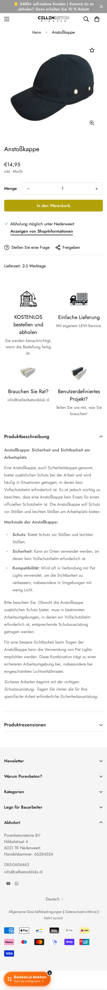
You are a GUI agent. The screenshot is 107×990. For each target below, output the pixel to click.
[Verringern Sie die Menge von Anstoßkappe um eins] (28, 189)
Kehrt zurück (53, 918)
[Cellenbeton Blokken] (53, 19)
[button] (97, 19)
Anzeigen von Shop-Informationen (41, 231)
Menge (10, 188)
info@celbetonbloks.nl (23, 872)
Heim (36, 32)
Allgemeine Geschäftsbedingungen (35, 911)
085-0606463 (16, 865)
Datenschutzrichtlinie (81, 911)
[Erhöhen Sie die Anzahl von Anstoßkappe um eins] (97, 189)
